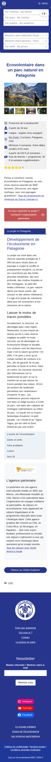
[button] (9, 111)
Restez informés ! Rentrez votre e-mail (25, 666)
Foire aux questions (25, 628)
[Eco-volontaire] (4, 3)
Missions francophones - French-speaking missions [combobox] (23, 40)
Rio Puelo (14, 137)
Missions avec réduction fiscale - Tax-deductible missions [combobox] (23, 35)
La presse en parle (25, 642)
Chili (10, 583)
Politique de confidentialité (16, 746)
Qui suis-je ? (25, 632)
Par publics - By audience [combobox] (19, 23)
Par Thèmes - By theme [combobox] (18, 12)
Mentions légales (37, 746)
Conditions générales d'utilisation (25, 750)
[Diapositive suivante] (44, 94)
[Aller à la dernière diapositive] (6, 94)
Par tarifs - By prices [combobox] (16, 46)
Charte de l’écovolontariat (25, 731)
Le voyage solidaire (25, 726)
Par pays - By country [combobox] (17, 17)
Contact (25, 637)
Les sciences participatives (25, 736)
